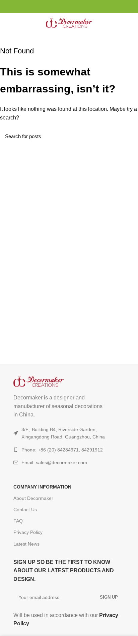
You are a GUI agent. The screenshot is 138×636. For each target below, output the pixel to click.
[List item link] (69, 462)
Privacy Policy (28, 532)
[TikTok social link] (77, 6)
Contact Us (25, 509)
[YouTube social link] (69, 6)
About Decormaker (33, 498)
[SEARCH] (129, 136)
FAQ (18, 521)
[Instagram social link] (61, 6)
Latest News (26, 544)
